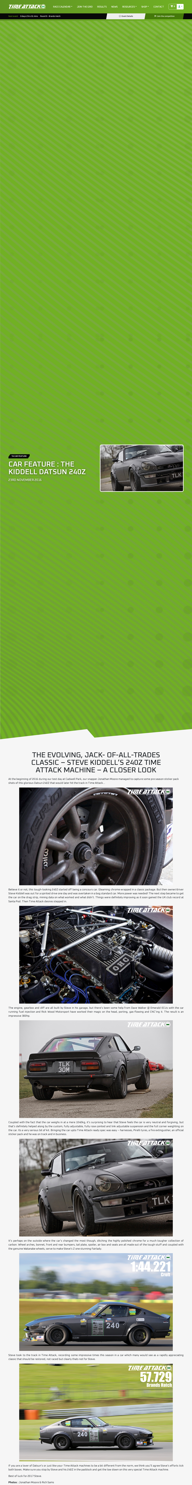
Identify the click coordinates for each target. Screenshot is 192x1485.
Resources (128, 7)
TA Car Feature (19, 456)
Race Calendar (61, 7)
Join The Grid (85, 7)
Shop (144, 7)
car (95, 889)
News (114, 7)
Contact (158, 7)
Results (102, 7)
